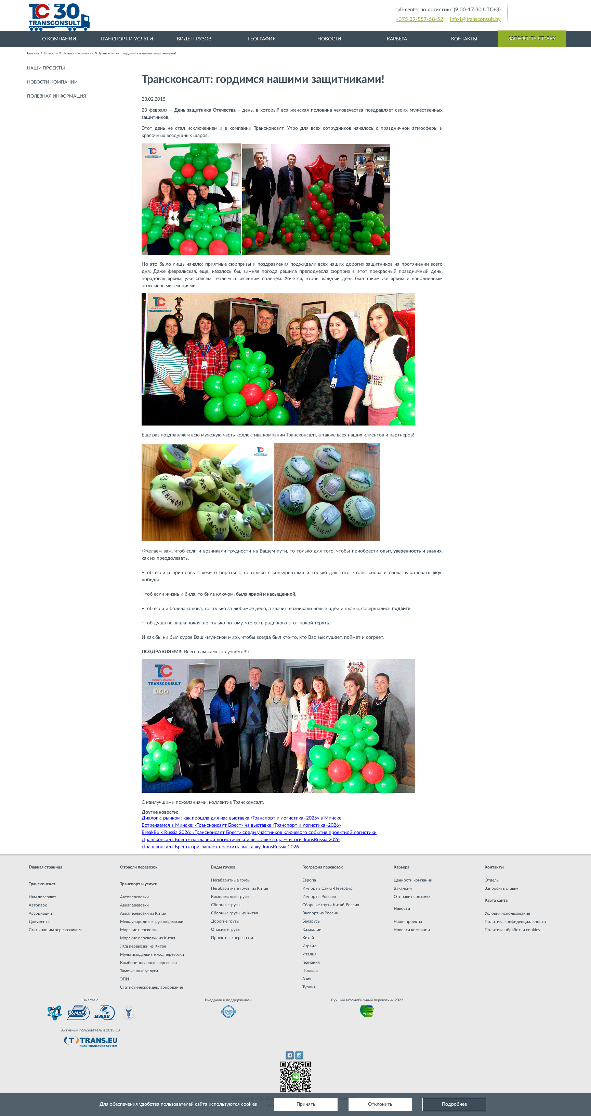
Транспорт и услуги (126, 39)
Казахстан (311, 929)
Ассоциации (40, 913)
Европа (309, 880)
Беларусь (311, 921)
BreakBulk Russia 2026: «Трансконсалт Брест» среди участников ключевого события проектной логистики (259, 832)
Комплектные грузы (230, 897)
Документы (40, 922)
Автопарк (38, 905)
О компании (59, 39)
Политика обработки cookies (512, 930)
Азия (306, 979)
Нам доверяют (42, 897)
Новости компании (52, 82)
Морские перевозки (139, 930)
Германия (311, 962)
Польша (310, 970)
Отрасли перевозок (139, 867)
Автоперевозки (134, 897)
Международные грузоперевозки (151, 922)
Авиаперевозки (134, 905)
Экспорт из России (320, 913)
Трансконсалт (42, 884)
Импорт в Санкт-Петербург (328, 888)
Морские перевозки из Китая (147, 938)
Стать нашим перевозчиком (55, 930)
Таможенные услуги (139, 971)
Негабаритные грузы (231, 880)
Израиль (310, 946)
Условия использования (507, 913)
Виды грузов (194, 39)
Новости (329, 39)
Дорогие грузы (225, 921)
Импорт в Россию (319, 897)
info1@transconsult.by (475, 19)
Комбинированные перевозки (148, 963)
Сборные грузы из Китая (234, 913)
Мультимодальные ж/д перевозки (152, 954)
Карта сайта (496, 900)
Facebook (289, 1055)
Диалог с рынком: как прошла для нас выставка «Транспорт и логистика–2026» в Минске (241, 818)
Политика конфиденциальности (515, 922)
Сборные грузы (225, 905)
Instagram (299, 1055)
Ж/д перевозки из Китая (143, 946)
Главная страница (45, 867)
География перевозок (322, 867)
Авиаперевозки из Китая (143, 913)
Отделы (492, 880)
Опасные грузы (225, 929)
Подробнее (454, 1104)
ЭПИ (124, 979)
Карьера (397, 39)
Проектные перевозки (232, 938)
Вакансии (403, 888)
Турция (309, 987)
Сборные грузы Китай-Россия (330, 905)
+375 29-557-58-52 (419, 19)
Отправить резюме (412, 897)
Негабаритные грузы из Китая (239, 888)
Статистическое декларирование (151, 987)
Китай (308, 938)
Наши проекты (46, 68)
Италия (309, 954)
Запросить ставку (532, 38)
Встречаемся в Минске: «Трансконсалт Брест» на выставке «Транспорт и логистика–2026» (241, 825)
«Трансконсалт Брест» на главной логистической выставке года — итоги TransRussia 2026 (241, 839)
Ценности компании (413, 880)
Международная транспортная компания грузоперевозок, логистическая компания (179, 17)
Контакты (464, 39)
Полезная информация (56, 96)
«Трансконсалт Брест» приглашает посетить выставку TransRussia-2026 (220, 847)
